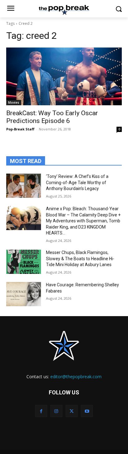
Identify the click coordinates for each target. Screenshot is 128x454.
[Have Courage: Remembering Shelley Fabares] (23, 294)
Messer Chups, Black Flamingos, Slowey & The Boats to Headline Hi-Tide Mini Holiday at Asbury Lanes (80, 258)
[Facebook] (41, 411)
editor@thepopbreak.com (76, 376)
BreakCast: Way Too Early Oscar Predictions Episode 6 (52, 117)
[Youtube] (87, 411)
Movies (13, 102)
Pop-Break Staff (20, 129)
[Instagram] (56, 411)
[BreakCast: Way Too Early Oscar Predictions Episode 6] (64, 76)
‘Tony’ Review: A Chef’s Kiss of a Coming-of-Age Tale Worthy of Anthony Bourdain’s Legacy (77, 182)
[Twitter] (72, 411)
